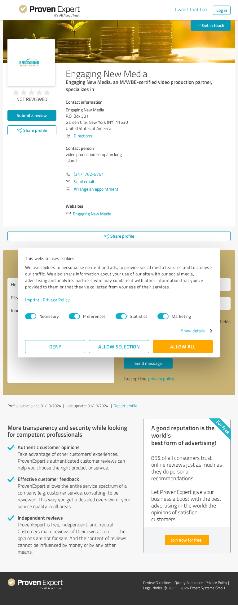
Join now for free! (187, 540)
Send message (148, 363)
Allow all (183, 346)
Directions (83, 136)
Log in (221, 10)
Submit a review (32, 115)
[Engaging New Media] (31, 62)
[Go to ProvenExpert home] (49, 12)
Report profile (125, 405)
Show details (193, 331)
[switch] (74, 316)
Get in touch (212, 25)
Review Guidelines (157, 582)
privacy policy (161, 378)
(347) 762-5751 (89, 174)
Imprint (32, 300)
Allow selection (119, 346)
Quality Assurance (188, 582)
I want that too (191, 9)
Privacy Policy (56, 300)
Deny (55, 346)
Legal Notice (152, 587)
